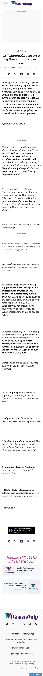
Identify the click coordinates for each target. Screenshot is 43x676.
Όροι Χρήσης (28, 634)
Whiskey (35, 668)
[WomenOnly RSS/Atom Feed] (36, 624)
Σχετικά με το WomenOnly (21, 653)
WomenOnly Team (13, 67)
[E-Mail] (28, 74)
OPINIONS (21, 51)
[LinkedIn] (21, 74)
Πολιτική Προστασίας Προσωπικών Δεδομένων (21, 640)
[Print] (34, 74)
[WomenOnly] (21, 3)
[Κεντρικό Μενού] (5, 3)
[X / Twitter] (15, 74)
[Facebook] (9, 74)
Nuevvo (18, 668)
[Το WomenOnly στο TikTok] (18, 624)
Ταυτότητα (14, 634)
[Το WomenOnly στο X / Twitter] (24, 624)
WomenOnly (21, 616)
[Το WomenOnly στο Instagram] (13, 624)
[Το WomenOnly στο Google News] (30, 624)
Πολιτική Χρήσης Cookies (21, 648)
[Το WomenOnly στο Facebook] (7, 624)
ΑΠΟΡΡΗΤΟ (37, 674)
